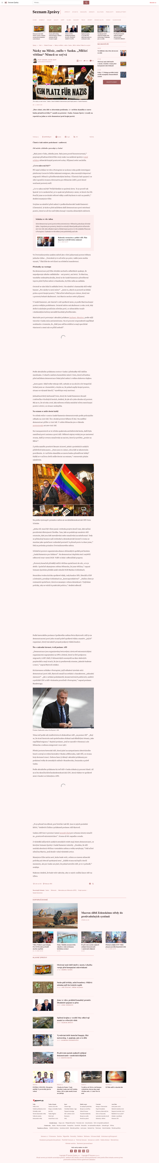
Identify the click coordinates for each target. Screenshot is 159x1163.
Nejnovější (103, 44)
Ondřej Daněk (67, 970)
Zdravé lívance (84, 1111)
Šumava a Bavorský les (102, 1111)
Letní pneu (83, 1128)
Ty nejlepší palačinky (86, 1107)
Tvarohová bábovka (85, 1114)
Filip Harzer (42, 60)
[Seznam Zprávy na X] (75, 1151)
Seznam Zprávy (67, 1022)
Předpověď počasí (70, 1123)
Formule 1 (67, 1116)
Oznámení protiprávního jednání (50, 1140)
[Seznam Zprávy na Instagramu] (79, 1151)
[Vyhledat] (86, 2)
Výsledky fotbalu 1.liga (70, 1109)
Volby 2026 (36, 1107)
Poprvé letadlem (100, 1109)
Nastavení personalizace (84, 1143)
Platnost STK (115, 1119)
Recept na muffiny (85, 1109)
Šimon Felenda (77, 987)
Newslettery (114, 1140)
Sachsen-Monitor (76, 317)
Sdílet (87, 60)
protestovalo (38, 425)
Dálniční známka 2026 (118, 1109)
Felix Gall (51, 1116)
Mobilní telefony (54, 1128)
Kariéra (59, 1136)
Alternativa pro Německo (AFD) (67, 890)
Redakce (80, 1136)
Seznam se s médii (93, 1140)
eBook (80, 60)
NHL (65, 1119)
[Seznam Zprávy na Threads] (83, 1151)
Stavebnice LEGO (64, 1128)
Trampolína (70, 1126)
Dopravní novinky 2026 (118, 1111)
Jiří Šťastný (66, 987)
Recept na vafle (84, 1116)
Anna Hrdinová (67, 1005)
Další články (112, 82)
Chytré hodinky (106, 1128)
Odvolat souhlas (70, 1143)
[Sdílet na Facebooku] (90, 884)
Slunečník (77, 1126)
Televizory (98, 1128)
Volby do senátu (37, 1116)
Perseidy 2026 (80, 1123)
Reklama (87, 1136)
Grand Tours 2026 (53, 1119)
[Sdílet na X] (93, 884)
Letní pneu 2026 (116, 1107)
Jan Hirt (50, 1111)
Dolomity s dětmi (100, 1119)
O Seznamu (52, 1136)
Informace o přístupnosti (109, 1136)
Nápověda (66, 1136)
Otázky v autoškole (117, 1116)
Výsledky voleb (37, 1111)
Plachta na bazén (61, 1126)
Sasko (47, 890)
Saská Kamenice (38, 893)
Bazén (54, 1126)
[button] (39, 28)
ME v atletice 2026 (69, 1114)
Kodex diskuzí (105, 1140)
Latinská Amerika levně (102, 1116)
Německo (53, 890)
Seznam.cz (153, 2)
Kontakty (73, 1136)
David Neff (52, 60)
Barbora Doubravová (70, 1040)
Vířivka (112, 1126)
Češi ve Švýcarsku (101, 1114)
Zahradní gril (105, 1126)
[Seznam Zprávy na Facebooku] (71, 1151)
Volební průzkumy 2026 (39, 1109)
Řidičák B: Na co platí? (118, 1114)
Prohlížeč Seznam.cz (68, 1140)
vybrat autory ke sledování (44, 61)
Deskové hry (91, 1128)
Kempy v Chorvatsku (101, 1107)
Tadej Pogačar (52, 1114)
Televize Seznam (81, 1140)
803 (93, 60)
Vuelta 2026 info (53, 1107)
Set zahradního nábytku (94, 1126)
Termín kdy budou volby (39, 1114)
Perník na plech (84, 1119)
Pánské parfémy (116, 1128)
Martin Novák (66, 1058)
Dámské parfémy (74, 1128)
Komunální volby (37, 1119)
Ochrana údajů (95, 1136)
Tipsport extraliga (69, 1111)
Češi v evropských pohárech (101, 1123)
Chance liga (67, 1107)
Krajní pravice (82, 890)
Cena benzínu (89, 1123)
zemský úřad (65, 833)
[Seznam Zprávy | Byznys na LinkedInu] (87, 1151)
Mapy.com (61, 1123)
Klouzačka (84, 1126)
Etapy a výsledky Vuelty (55, 1109)
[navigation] (2, 2)
